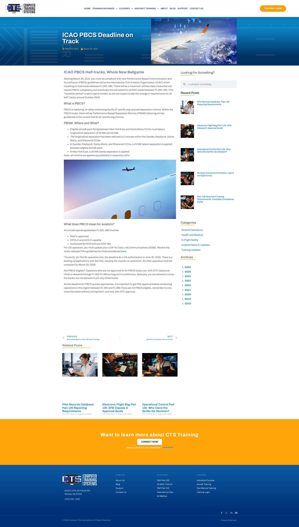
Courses (124, 8)
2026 (187, 267)
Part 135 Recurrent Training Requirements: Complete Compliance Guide (215, 199)
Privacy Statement (229, 520)
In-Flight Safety (189, 240)
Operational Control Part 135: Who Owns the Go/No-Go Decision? (158, 408)
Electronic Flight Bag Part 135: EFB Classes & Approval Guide (119, 408)
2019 (187, 299)
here (123, 251)
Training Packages (103, 8)
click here (168, 447)
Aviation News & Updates (195, 245)
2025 (187, 271)
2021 (187, 290)
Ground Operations (192, 230)
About (164, 8)
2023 (187, 280)
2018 (187, 303)
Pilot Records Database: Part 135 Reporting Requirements (78, 408)
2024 (187, 276)
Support (183, 8)
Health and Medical (192, 235)
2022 (187, 285)
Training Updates (190, 250)
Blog (173, 8)
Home (87, 8)
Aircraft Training (145, 8)
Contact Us (196, 8)
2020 (187, 294)
